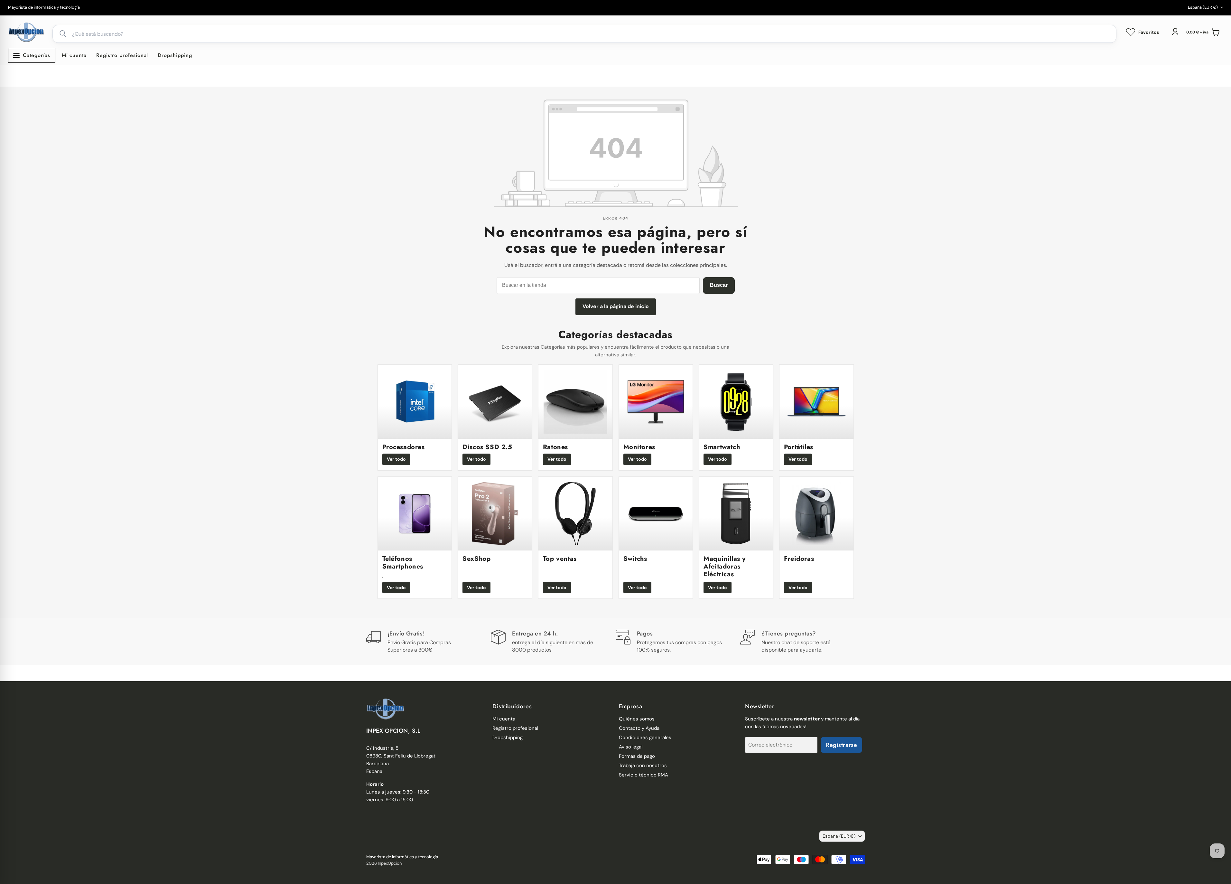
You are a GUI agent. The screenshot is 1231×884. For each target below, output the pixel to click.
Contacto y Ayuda (639, 728)
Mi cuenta (74, 55)
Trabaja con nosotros (643, 765)
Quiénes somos (637, 719)
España (1203, 7)
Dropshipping (175, 55)
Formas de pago (637, 756)
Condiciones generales (645, 737)
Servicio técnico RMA (643, 775)
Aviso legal (630, 747)
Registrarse (841, 745)
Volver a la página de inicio (616, 306)
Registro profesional (122, 55)
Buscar (719, 285)
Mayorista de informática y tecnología (44, 7)
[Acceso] (1175, 31)
